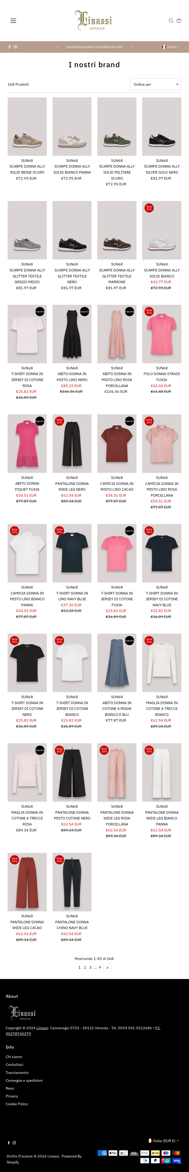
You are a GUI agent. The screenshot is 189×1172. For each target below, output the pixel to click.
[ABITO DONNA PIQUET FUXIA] (27, 443)
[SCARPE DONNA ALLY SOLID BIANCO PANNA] (72, 126)
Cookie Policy (17, 1104)
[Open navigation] (28, 20)
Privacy (12, 1096)
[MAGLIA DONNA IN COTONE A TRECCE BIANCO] (161, 663)
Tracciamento (17, 1072)
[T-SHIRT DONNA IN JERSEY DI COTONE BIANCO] (72, 663)
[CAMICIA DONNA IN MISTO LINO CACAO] (116, 443)
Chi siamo (14, 1056)
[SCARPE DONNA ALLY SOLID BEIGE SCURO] (27, 126)
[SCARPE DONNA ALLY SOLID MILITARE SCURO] (116, 126)
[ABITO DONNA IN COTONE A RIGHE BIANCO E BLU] (116, 663)
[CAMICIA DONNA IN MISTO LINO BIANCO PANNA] (27, 553)
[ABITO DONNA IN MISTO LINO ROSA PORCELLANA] (116, 334)
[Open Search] (171, 21)
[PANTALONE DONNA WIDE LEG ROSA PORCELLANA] (116, 772)
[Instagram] (15, 46)
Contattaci (14, 1064)
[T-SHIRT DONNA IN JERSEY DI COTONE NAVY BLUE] (161, 553)
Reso (10, 1088)
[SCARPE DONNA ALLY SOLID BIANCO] (161, 230)
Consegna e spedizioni (24, 1080)
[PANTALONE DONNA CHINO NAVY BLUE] (72, 882)
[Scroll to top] (179, 1162)
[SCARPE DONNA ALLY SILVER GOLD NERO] (161, 126)
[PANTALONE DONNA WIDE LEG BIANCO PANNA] (161, 772)
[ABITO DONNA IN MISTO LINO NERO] (72, 334)
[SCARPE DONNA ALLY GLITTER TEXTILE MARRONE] (116, 230)
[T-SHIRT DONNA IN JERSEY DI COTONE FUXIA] (116, 553)
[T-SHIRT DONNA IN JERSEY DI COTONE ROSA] (27, 334)
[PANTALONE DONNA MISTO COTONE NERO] (72, 772)
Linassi (42, 1028)
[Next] (131, 47)
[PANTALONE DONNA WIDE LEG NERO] (72, 443)
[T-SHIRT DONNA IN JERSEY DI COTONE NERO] (27, 663)
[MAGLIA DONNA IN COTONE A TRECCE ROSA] (27, 772)
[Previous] (58, 47)
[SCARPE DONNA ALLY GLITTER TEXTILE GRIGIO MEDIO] (27, 230)
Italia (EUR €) (164, 1140)
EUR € (171, 47)
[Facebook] (10, 46)
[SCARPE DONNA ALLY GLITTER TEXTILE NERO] (72, 230)
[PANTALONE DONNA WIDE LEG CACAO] (27, 882)
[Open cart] (179, 20)
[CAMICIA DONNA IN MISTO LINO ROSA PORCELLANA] (161, 443)
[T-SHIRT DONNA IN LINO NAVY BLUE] (72, 553)
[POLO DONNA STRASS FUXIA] (161, 334)
